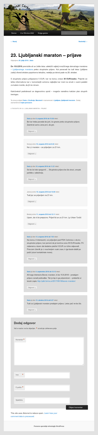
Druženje (31, 100)
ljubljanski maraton (68, 100)
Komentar (20, 340)
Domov (14, 33)
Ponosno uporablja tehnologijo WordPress (49, 426)
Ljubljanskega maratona (23, 69)
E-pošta (19, 387)
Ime (19, 375)
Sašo (31, 60)
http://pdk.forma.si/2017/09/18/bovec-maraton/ (56, 281)
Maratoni (39, 100)
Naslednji (83, 41)
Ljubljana (57, 100)
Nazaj (14, 41)
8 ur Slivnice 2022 (27, 33)
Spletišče (19, 400)
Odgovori (32, 131)
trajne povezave (26, 102)
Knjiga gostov (43, 33)
